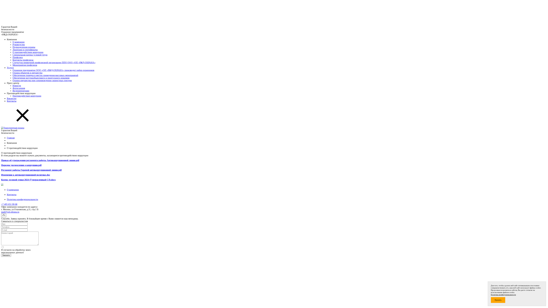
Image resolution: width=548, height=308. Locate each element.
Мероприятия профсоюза (25, 65)
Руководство (19, 44)
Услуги (10, 67)
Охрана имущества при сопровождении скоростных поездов (42, 80)
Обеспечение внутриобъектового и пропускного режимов (41, 78)
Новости (17, 85)
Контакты (11, 101)
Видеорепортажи (21, 91)
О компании (19, 42)
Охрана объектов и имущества (27, 73)
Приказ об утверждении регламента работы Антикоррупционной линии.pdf (40, 160)
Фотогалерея (19, 88)
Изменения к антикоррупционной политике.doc (25, 175)
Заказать (6, 255)
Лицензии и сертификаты (25, 49)
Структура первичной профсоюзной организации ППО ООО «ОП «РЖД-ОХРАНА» (54, 62)
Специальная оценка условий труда (30, 55)
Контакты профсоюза (23, 60)
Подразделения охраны (24, 47)
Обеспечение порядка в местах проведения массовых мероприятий (45, 75)
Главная (11, 138)
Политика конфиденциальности (22, 199)
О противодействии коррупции (28, 52)
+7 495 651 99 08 (9, 204)
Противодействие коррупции (27, 96)
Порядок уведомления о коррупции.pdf (21, 165)
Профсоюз (18, 57)
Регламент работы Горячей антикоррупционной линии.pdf (31, 170)
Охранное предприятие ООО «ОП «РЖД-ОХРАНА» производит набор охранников (53, 70)
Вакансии (11, 98)
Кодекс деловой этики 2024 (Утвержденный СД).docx (28, 180)
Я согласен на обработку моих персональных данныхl (16, 251)
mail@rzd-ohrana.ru (10, 212)
